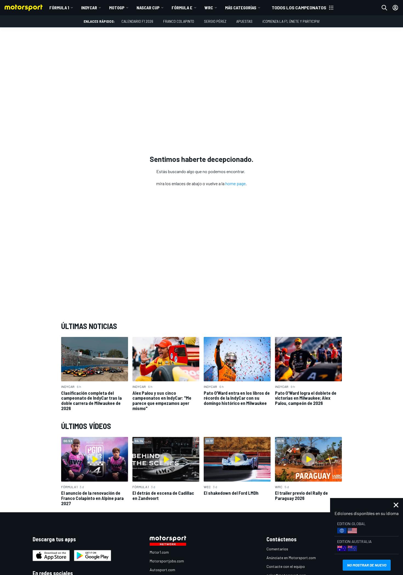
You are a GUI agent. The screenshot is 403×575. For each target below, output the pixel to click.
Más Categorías (240, 7)
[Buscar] (384, 7)
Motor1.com (159, 552)
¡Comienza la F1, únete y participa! (291, 21)
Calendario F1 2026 (137, 21)
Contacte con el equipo (285, 566)
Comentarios (277, 549)
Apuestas (244, 21)
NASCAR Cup (148, 7)
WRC (209, 7)
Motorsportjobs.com (167, 561)
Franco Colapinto (178, 21)
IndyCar (89, 7)
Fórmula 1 (59, 7)
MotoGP (116, 7)
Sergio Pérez (215, 21)
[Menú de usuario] (395, 7)
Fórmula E (182, 7)
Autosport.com (162, 569)
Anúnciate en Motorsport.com (291, 557)
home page (235, 183)
